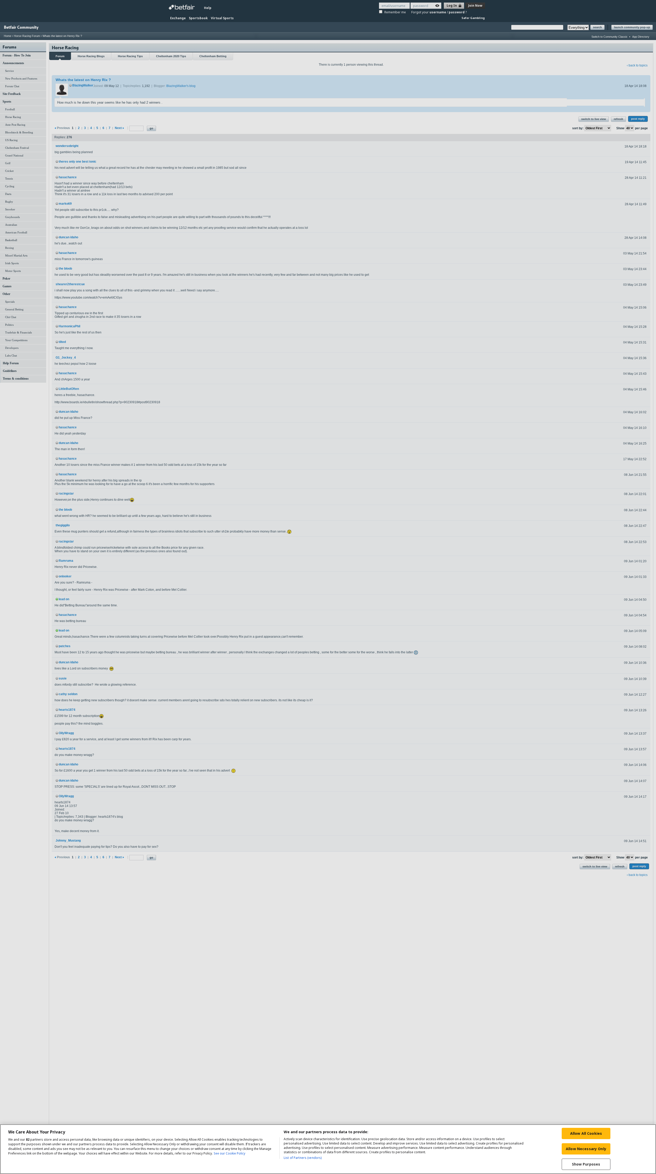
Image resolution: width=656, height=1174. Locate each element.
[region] (328, 1149)
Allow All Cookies (586, 1133)
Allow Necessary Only (586, 1148)
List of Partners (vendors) (303, 1158)
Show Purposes (586, 1164)
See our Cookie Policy (229, 1153)
